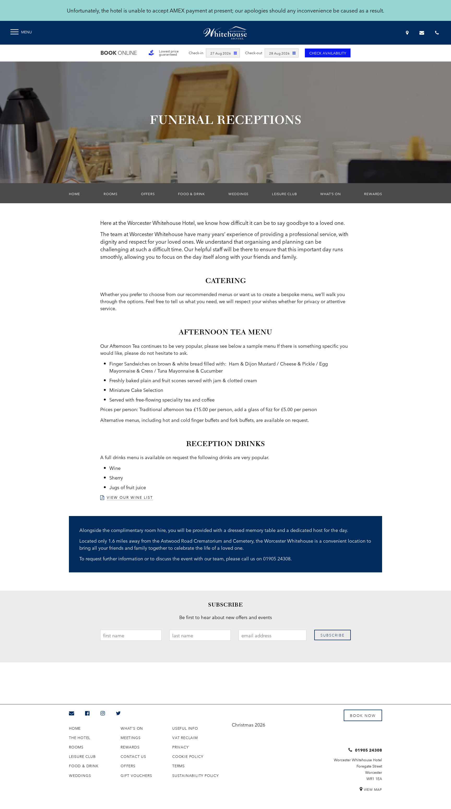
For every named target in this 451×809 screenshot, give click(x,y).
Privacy (180, 747)
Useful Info (185, 728)
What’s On (330, 193)
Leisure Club (284, 193)
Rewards (373, 193)
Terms (178, 765)
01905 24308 (276, 558)
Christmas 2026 (248, 724)
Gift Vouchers (136, 775)
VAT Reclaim (185, 737)
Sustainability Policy (195, 775)
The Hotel (79, 737)
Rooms (110, 193)
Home (74, 193)
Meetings (130, 737)
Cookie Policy (187, 756)
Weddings (238, 193)
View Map (373, 789)
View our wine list (130, 497)
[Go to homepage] (225, 32)
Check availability (327, 53)
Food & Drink (191, 193)
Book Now (363, 715)
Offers (148, 193)
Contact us (133, 756)
